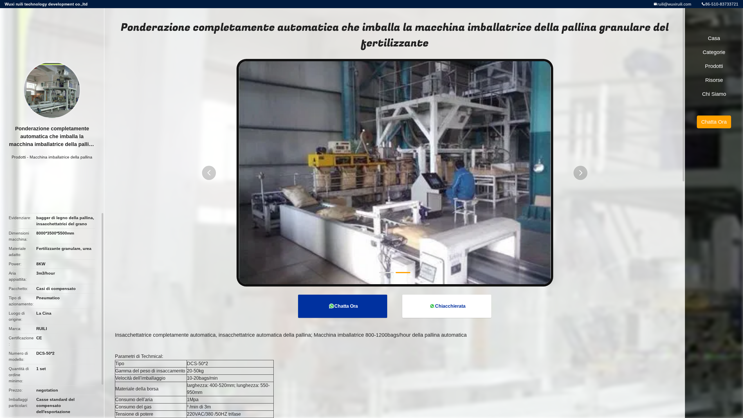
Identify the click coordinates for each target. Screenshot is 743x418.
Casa (714, 38)
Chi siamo (714, 94)
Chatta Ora (346, 306)
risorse (714, 80)
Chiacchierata (450, 306)
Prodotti (19, 157)
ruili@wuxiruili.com (674, 4)
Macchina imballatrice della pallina (61, 157)
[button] (209, 173)
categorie (714, 52)
